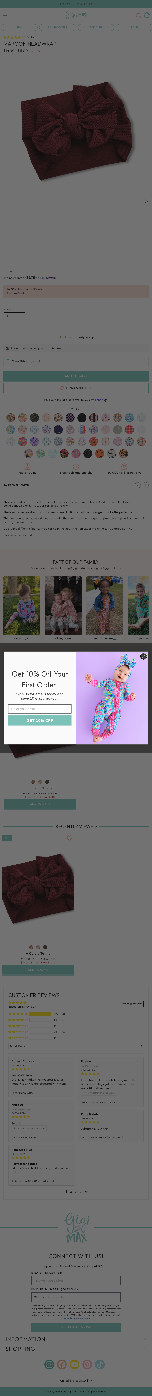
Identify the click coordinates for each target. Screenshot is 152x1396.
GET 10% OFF (40, 720)
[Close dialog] (143, 656)
